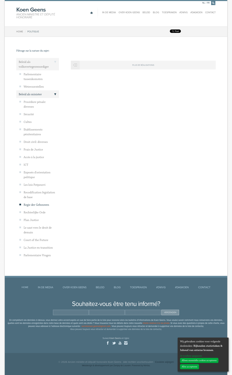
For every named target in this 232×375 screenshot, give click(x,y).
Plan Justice (31, 220)
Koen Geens (35, 12)
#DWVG (183, 12)
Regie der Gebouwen (36, 205)
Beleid (146, 12)
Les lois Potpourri (35, 185)
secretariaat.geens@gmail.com (96, 326)
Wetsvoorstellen (34, 87)
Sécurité (29, 114)
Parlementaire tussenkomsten (33, 77)
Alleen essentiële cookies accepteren (199, 360)
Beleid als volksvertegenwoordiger (34, 64)
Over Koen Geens (129, 12)
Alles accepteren (189, 366)
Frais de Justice (33, 149)
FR (208, 3)
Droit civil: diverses (36, 142)
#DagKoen (196, 12)
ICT (26, 165)
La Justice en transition (38, 248)
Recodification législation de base (39, 195)
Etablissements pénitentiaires (33, 132)
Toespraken (169, 12)
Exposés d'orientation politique (37, 175)
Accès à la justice (34, 157)
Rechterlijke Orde (35, 212)
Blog (156, 12)
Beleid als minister (30, 94)
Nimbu (147, 365)
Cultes (28, 122)
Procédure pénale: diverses (35, 104)
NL (203, 3)
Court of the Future (36, 240)
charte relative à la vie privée (156, 323)
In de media (109, 12)
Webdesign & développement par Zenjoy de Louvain (106, 365)
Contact (210, 12)
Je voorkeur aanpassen (191, 355)
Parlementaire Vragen (37, 255)
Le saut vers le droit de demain (38, 230)
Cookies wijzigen (164, 361)
